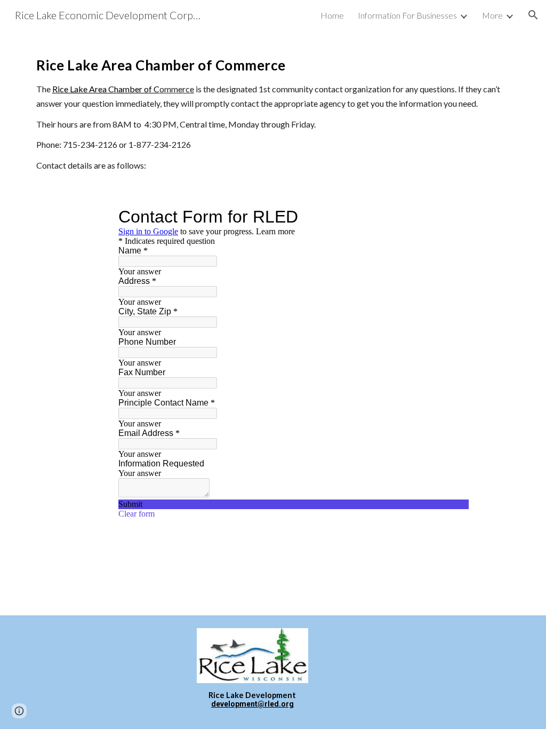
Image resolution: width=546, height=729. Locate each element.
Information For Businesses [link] (407, 15)
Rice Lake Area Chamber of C (105, 89)
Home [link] (332, 15)
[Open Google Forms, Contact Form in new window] (453, 217)
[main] (273, 110)
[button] (533, 15)
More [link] (492, 15)
